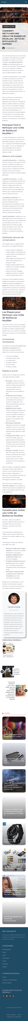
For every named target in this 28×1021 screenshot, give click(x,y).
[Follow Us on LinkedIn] (13, 996)
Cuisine (4, 961)
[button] (26, 2)
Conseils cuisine (8, 26)
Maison (4, 952)
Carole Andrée (10, 48)
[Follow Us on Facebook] (3, 996)
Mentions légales (7, 983)
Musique (4, 966)
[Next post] (26, 690)
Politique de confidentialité (9, 980)
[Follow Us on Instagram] (10, 996)
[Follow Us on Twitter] (7, 996)
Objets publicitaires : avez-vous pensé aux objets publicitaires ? (12, 866)
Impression (5, 964)
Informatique (5, 958)
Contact (4, 977)
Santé (4, 955)
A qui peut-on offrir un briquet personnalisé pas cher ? (14, 761)
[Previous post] (2, 671)
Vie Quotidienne (6, 949)
